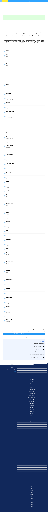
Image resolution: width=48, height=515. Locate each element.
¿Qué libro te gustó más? (10, 163)
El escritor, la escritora (10, 111)
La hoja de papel (9, 319)
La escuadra (8, 324)
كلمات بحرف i (31, 472)
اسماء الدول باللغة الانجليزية (32, 403)
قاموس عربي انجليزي (31, 401)
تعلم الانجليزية (31, 369)
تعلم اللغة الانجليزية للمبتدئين (32, 379)
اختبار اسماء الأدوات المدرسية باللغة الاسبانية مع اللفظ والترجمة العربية (24, 333)
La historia (8, 106)
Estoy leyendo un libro (10, 141)
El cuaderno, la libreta (9, 261)
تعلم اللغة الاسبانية (32, 409)
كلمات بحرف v (31, 498)
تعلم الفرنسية (31, 421)
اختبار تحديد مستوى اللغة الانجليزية (31, 393)
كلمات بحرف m (31, 480)
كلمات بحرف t (31, 494)
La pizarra (8, 194)
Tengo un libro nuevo (9, 145)
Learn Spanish (31, 415)
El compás (8, 221)
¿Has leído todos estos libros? (11, 132)
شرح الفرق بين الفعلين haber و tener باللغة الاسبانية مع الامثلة (36, 352)
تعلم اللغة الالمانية (32, 407)
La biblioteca (8, 93)
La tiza (7, 212)
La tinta (7, 248)
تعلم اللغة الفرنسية (32, 405)
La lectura (8, 102)
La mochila (8, 306)
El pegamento (8, 243)
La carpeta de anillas (9, 190)
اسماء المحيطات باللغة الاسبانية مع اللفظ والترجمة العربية (36, 354)
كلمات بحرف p (31, 486)
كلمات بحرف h (31, 470)
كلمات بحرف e (31, 464)
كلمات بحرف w (31, 500)
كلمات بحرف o (31, 484)
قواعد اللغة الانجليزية (31, 377)
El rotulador (8, 230)
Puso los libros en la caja (10, 136)
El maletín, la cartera (9, 203)
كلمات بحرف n (31, 482)
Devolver (7, 181)
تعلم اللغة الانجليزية (32, 423)
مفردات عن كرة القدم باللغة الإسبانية (38, 346)
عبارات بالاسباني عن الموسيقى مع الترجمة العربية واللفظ (36, 357)
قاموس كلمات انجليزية (31, 399)
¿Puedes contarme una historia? (11, 115)
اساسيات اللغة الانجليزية (31, 367)
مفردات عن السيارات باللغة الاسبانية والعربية (38, 343)
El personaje (8, 68)
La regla (7, 301)
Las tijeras (8, 315)
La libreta (7, 266)
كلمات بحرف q (31, 488)
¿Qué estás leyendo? (9, 154)
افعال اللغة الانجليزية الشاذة (32, 389)
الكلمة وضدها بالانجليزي (31, 385)
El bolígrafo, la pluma (9, 279)
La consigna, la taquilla (10, 252)
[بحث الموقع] (1, 1)
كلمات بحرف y (31, 504)
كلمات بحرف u (31, 496)
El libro (7, 54)
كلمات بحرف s (31, 492)
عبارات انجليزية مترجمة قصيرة (31, 371)
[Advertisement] (24, 8)
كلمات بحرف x (31, 502)
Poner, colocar (8, 172)
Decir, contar (8, 185)
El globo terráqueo (9, 239)
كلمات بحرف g (31, 468)
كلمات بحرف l (31, 478)
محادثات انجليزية (31, 375)
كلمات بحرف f (31, 466)
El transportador (9, 297)
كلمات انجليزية (31, 373)
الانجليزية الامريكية (32, 419)
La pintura (8, 270)
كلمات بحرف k (31, 476)
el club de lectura (9, 59)
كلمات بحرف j (31, 474)
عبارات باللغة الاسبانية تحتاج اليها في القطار (38, 349)
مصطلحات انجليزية (32, 381)
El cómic (7, 84)
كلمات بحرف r (31, 490)
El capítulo (8, 63)
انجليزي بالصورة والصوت (31, 417)
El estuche (8, 288)
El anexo (7, 50)
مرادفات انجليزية (31, 383)
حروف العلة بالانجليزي (31, 395)
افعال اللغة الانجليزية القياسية (31, 387)
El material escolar (9, 310)
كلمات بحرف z (31, 506)
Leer (7, 176)
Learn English (31, 413)
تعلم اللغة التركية (32, 411)
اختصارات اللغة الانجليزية (31, 391)
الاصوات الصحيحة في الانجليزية (31, 397)
